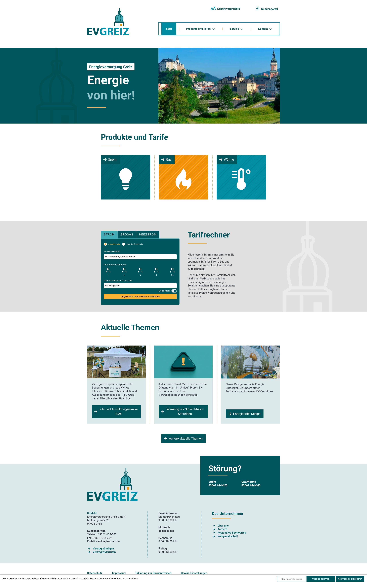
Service (234, 28)
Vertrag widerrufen (104, 552)
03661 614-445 (250, 485)
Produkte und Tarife (198, 28)
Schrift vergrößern (225, 8)
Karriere (222, 529)
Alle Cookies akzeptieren (350, 579)
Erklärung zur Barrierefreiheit (153, 573)
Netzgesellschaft (227, 536)
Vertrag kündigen (103, 548)
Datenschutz (95, 573)
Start (169, 28)
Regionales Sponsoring (231, 532)
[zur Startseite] (108, 21)
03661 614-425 (218, 485)
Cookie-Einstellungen (194, 573)
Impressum (119, 573)
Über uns (223, 525)
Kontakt (263, 28)
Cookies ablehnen (320, 579)
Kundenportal (269, 9)
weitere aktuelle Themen (185, 438)
